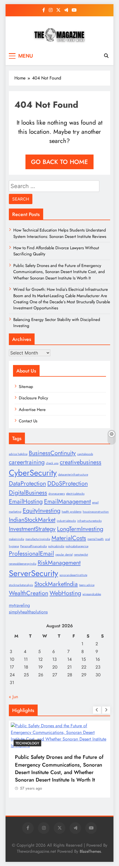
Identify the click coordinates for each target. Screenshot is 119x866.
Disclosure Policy (33, 398)
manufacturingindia (37, 539)
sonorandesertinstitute (73, 575)
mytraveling (19, 605)
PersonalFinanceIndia (33, 546)
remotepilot (81, 555)
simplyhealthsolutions (28, 612)
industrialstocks (66, 521)
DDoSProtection (67, 483)
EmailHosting (26, 501)
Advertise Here (32, 410)
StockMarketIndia (56, 584)
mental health (95, 539)
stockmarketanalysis (21, 585)
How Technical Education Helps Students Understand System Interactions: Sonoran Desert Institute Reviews (59, 233)
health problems (71, 512)
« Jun (13, 696)
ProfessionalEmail (31, 553)
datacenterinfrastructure (73, 474)
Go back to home (59, 161)
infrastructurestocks (89, 521)
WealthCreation (28, 593)
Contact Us (28, 421)
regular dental (64, 555)
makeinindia (16, 539)
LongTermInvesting (80, 529)
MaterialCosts (68, 538)
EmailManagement (67, 501)
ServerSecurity (33, 573)
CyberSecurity (33, 473)
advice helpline (18, 454)
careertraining (27, 462)
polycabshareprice (77, 546)
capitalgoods (85, 454)
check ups (52, 463)
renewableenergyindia (22, 564)
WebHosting (65, 593)
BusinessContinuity (52, 453)
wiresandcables (91, 594)
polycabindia (56, 546)
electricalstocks (75, 494)
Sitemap (26, 387)
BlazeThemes (90, 851)
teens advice (86, 585)
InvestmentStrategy (32, 529)
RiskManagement (59, 562)
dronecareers (56, 494)
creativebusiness (80, 462)
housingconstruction (96, 512)
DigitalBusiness (28, 492)
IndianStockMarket (32, 519)
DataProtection (27, 483)
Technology (27, 743)
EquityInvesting (41, 510)
